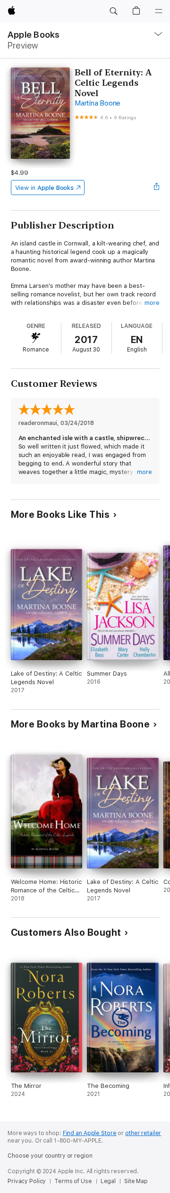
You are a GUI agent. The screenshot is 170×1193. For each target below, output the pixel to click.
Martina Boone (97, 103)
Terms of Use (73, 1181)
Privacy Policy (27, 1181)
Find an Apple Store (90, 1133)
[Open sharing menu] (156, 187)
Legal (108, 1181)
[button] (113, 11)
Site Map (136, 1181)
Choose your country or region (50, 1155)
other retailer (143, 1133)
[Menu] (158, 11)
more (152, 302)
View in (44, 187)
